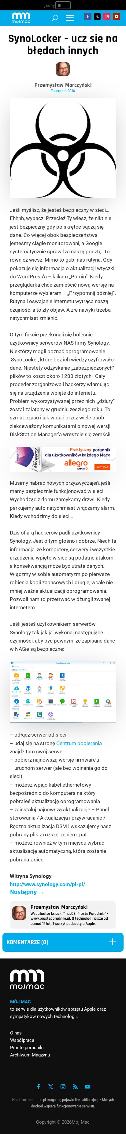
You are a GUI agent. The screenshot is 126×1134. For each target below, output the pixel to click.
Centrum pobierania (79, 743)
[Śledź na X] (97, 16)
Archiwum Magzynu (30, 1055)
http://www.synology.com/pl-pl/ (47, 884)
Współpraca (22, 1040)
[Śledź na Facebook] (87, 16)
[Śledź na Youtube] (116, 16)
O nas (16, 1033)
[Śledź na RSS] (75, 1087)
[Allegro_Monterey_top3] (63, 470)
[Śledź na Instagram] (106, 16)
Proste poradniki (27, 1047)
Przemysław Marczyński (63, 85)
